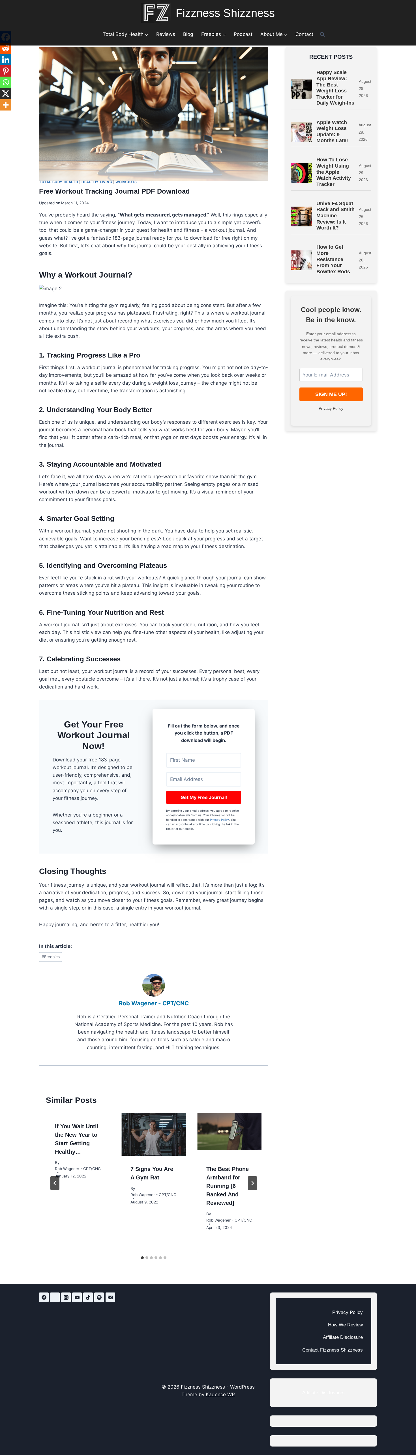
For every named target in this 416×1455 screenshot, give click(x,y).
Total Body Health (58, 182)
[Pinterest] (5, 71)
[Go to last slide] (54, 1183)
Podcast (243, 34)
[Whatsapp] (5, 82)
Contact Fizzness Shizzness (332, 1350)
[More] (5, 105)
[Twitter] (55, 1297)
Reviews (165, 34)
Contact (304, 34)
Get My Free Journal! (204, 797)
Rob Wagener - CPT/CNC (154, 1003)
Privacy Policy (219, 819)
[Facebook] (44, 1297)
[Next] (252, 1183)
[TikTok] (88, 1297)
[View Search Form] (322, 34)
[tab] (142, 1257)
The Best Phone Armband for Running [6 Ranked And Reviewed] (227, 1186)
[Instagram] (66, 1297)
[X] (5, 93)
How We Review (345, 1325)
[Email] (110, 1297)
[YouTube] (77, 1297)
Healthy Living (97, 182)
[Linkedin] (5, 59)
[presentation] (153, 1134)
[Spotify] (99, 1297)
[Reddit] (5, 48)
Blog (188, 34)
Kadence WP (220, 1394)
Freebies (51, 956)
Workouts (126, 182)
